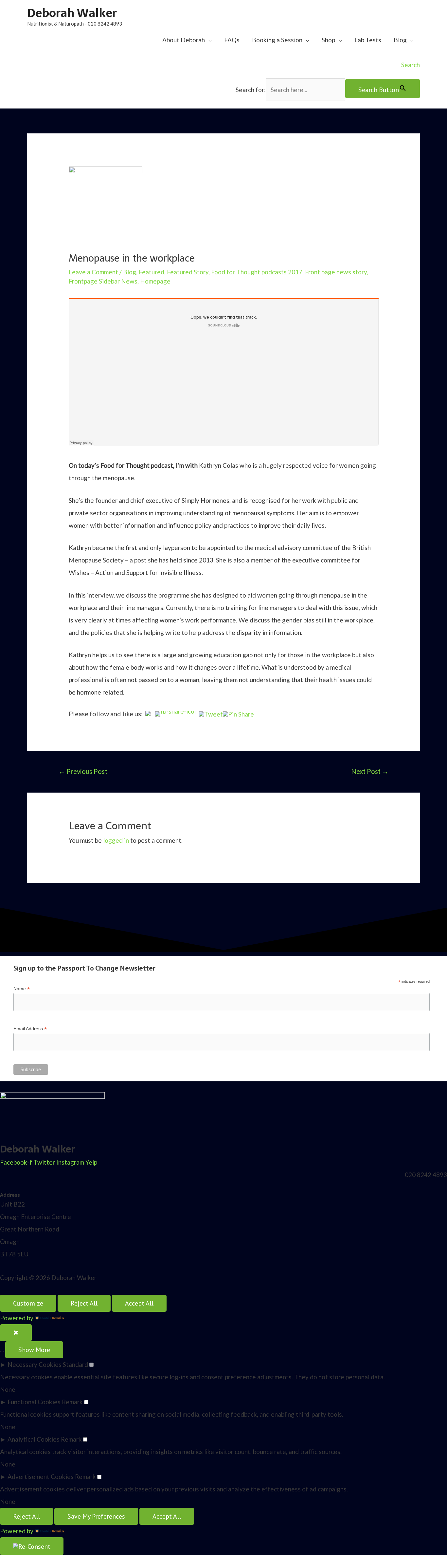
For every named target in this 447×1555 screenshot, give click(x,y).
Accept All (139, 1303)
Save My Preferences (96, 1516)
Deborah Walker (72, 13)
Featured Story (187, 272)
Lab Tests (367, 40)
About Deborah (183, 40)
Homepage (155, 281)
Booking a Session (277, 40)
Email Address (30, 1029)
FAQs (232, 40)
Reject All (84, 1303)
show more (34, 1350)
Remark (72, 1402)
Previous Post (83, 771)
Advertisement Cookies (41, 1476)
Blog (400, 40)
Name (21, 989)
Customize (28, 1303)
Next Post (369, 771)
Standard (75, 1364)
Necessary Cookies (35, 1364)
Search (410, 65)
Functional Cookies (34, 1402)
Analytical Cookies (34, 1439)
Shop (328, 40)
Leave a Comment (93, 272)
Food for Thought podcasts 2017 (256, 272)
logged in (116, 840)
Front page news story (336, 272)
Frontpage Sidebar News (103, 281)
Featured (151, 272)
